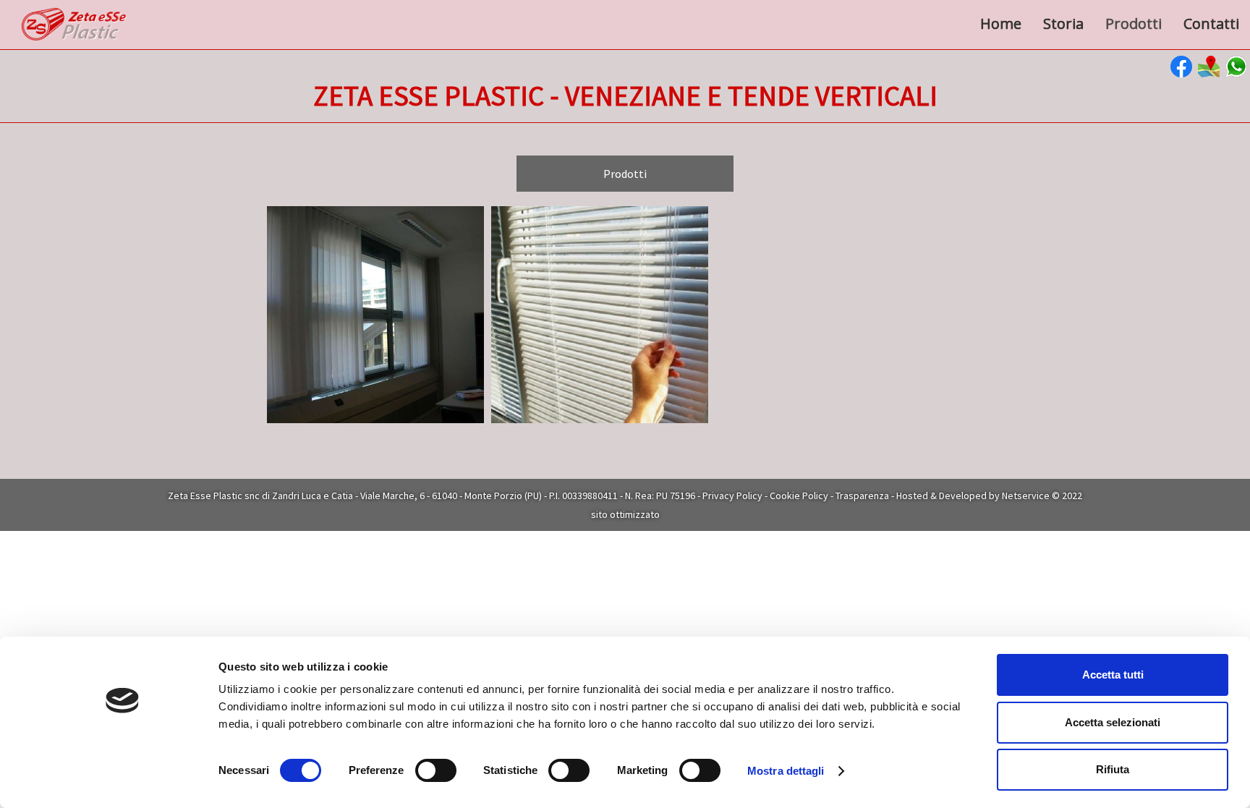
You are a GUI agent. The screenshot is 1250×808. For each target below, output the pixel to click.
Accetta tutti (1113, 674)
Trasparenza (862, 495)
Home (1000, 23)
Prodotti (1133, 23)
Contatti (1211, 23)
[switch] (435, 770)
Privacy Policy (732, 495)
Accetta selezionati (1112, 722)
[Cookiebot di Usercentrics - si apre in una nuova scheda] (122, 780)
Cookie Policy (799, 495)
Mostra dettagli (786, 771)
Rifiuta (1112, 769)
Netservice (1026, 495)
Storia (1063, 23)
